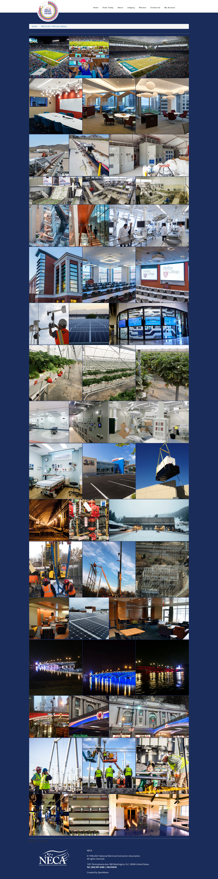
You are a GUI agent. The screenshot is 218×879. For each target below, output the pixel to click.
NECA (89, 850)
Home (95, 7)
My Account (170, 7)
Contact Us (155, 7)
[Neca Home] (54, 857)
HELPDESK (112, 867)
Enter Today (108, 7)
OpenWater (103, 872)
